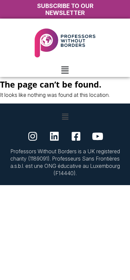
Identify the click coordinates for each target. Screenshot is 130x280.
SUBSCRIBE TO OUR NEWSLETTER (65, 9)
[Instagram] (33, 136)
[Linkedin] (54, 136)
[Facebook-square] (76, 136)
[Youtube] (98, 136)
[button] (65, 70)
